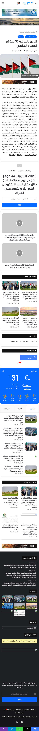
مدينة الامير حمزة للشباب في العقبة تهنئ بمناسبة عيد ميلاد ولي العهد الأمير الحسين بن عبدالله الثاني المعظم (29, 529)
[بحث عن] (36, 4)
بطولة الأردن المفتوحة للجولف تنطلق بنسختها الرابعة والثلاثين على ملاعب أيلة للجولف (13, 458)
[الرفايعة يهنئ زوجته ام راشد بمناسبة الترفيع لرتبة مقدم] (10, 518)
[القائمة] (3, 4)
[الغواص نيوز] (25, 3)
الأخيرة (20, 409)
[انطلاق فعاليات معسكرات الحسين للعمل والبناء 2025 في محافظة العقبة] (7, 606)
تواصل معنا (11, 716)
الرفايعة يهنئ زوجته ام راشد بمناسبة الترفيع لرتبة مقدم (10, 527)
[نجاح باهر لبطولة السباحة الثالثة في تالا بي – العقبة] (7, 613)
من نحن (4, 716)
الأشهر (32, 409)
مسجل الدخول (24, 341)
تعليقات (7, 409)
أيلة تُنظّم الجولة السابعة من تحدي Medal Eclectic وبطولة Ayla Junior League (13, 469)
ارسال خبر (19, 716)
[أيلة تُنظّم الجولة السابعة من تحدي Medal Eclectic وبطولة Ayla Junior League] (10, 311)
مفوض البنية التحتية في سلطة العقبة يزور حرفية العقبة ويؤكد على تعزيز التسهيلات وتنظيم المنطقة (11, 297)
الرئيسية (32, 32)
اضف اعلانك (27, 716)
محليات (21, 37)
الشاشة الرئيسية (24, 32)
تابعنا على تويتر (30, 635)
